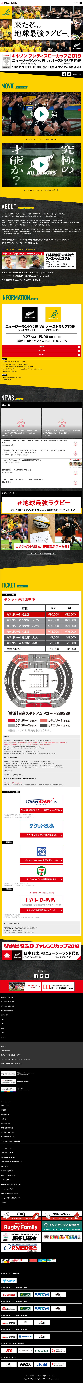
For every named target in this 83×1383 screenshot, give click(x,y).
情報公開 (3, 1110)
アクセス (41, 354)
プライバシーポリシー (51, 1376)
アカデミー (4, 1037)
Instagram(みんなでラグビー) (10, 1198)
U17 (2, 1033)
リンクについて (40, 1376)
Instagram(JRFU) (6, 1189)
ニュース (3, 1046)
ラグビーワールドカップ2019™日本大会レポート (15, 1059)
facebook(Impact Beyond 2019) (10, 1162)
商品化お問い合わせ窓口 (8, 1137)
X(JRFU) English (6, 1171)
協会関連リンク (5, 1114)
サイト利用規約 (30, 1376)
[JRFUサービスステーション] (58, 986)
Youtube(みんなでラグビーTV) (10, 1184)
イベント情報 (41, 350)
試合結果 (41, 346)
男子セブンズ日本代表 (7, 1002)
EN (77, 3)
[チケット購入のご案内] (25, 986)
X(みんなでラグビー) (7, 1175)
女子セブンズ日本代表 (7, 1006)
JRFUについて (5, 1105)
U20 (2, 1024)
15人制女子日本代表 (7, 1010)
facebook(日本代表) (7, 1157)
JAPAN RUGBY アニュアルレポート (11, 1064)
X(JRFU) (3, 1166)
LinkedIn (3, 1202)
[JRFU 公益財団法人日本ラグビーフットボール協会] (9, 3)
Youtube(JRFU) (5, 1180)
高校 (2, 1028)
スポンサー (4, 1119)
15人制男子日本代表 (7, 997)
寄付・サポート (5, 1123)
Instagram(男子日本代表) (8, 1193)
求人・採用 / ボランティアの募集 (10, 1141)
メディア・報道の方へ (7, 1132)
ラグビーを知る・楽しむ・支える (11, 1055)
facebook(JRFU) (6, 1153)
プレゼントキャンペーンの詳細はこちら (41, 554)
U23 (2, 1019)
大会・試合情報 (5, 1050)
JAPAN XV (4, 1015)
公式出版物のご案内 (7, 1128)
